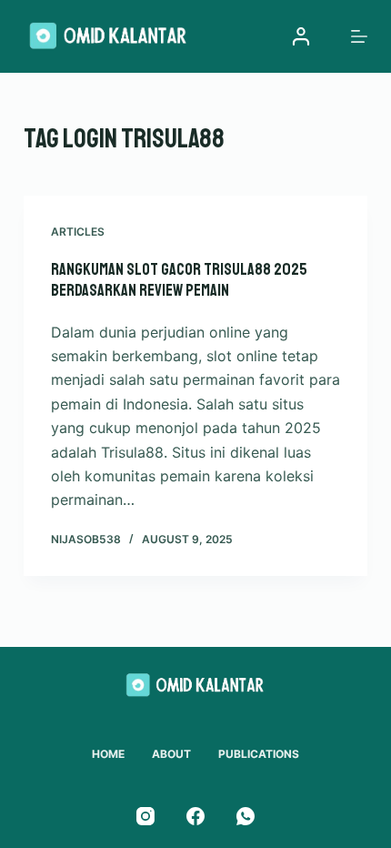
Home (108, 754)
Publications (258, 754)
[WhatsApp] (245, 816)
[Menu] (359, 36)
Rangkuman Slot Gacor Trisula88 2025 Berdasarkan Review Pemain (179, 279)
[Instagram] (145, 816)
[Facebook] (195, 816)
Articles (78, 231)
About (171, 754)
